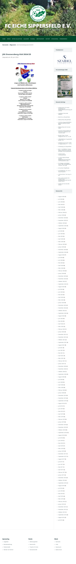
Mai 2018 (60, 443)
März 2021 (61, 358)
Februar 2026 (61, 212)
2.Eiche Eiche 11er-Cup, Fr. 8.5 (65, 175)
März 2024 (61, 268)
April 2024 (60, 265)
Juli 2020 (60, 379)
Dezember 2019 (62, 395)
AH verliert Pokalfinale (63, 168)
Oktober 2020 (61, 371)
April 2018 (60, 445)
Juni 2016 (60, 491)
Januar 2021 (61, 363)
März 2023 (61, 300)
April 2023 (60, 297)
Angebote (6, 541)
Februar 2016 (61, 501)
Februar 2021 (61, 361)
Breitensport (40, 39)
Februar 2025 (61, 244)
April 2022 (60, 324)
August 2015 (61, 517)
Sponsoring (54, 39)
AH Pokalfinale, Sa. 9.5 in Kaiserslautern (64, 171)
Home (3, 39)
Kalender (26, 39)
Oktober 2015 (61, 512)
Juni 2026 (60, 202)
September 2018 (62, 432)
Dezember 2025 (62, 217)
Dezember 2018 (62, 424)
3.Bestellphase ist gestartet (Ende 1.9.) (65, 139)
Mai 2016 (60, 493)
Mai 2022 (60, 321)
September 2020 (62, 374)
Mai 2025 (60, 236)
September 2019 (62, 400)
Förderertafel (7, 547)
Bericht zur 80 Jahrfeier (64, 117)
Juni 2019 (60, 408)
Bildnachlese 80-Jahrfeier (64, 119)
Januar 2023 (61, 302)
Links (57, 544)
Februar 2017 (61, 472)
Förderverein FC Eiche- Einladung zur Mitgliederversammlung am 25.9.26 (65, 109)
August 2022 (61, 316)
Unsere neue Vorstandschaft (62, 154)
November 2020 (62, 369)
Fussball (32, 39)
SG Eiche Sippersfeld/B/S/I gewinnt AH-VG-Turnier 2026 (64, 123)
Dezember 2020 (62, 366)
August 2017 (61, 459)
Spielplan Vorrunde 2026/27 (63, 114)
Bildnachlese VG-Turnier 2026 (64, 127)
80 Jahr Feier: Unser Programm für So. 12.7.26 (64, 136)
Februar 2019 (61, 419)
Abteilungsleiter (34, 541)
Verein (9, 39)
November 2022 (62, 308)
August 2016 (61, 485)
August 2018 (61, 435)
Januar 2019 (61, 422)
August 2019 (61, 403)
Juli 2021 (60, 347)
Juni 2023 (60, 292)
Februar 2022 (61, 329)
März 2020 (61, 387)
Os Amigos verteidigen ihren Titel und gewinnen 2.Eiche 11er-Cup (64, 164)
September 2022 (62, 313)
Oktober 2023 (61, 281)
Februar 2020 (61, 390)
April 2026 (60, 207)
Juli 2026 (60, 199)
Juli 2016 (60, 488)
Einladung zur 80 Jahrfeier (64, 146)
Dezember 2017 (62, 453)
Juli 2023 (60, 289)
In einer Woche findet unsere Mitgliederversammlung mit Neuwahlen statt (64, 159)
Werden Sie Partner (8, 549)
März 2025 (61, 241)
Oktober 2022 (61, 310)
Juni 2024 (60, 260)
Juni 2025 (60, 233)
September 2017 (62, 456)
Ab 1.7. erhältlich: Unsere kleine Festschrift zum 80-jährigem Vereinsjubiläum (64, 150)
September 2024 (62, 252)
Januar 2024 (61, 273)
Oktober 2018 (61, 430)
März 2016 (61, 499)
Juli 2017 (60, 461)
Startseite (5, 45)
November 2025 (62, 220)
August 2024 (61, 255)
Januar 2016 (61, 504)
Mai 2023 (60, 294)
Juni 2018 (60, 440)
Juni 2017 (60, 464)
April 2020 (60, 385)
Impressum (58, 547)
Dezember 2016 (62, 477)
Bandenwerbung (8, 544)
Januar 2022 (61, 331)
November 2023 (62, 278)
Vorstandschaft (33, 549)
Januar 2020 (61, 392)
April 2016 (60, 496)
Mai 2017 (60, 467)
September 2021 (62, 342)
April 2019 (60, 414)
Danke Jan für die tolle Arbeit (63, 184)
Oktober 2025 (61, 223)
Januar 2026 (61, 215)
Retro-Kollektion (17, 39)
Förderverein (63, 39)
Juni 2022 (60, 318)
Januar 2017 (61, 475)
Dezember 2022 (62, 305)
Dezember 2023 (62, 276)
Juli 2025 (60, 231)
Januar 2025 (61, 247)
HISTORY (48, 39)
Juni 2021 (60, 350)
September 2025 (62, 225)
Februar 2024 (61, 270)
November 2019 (62, 398)
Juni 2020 (60, 382)
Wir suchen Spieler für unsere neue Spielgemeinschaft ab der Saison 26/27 (64, 179)
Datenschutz (59, 549)
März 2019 (61, 416)
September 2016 (62, 483)
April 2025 (60, 239)
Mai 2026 (60, 204)
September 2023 (62, 284)
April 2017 (60, 469)
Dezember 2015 (62, 506)
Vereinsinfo (32, 544)
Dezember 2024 (62, 249)
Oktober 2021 (61, 339)
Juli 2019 (60, 406)
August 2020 (61, 377)
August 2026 (61, 196)
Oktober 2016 (61, 480)
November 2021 (62, 337)
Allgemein (13, 45)
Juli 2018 (60, 438)
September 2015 (62, 514)
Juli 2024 (60, 257)
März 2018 (61, 448)
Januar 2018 (61, 451)
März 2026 (61, 209)
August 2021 (61, 345)
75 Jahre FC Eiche (34, 547)
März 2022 (61, 326)
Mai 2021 (60, 353)
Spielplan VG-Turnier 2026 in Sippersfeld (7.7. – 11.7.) (64, 143)
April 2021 (60, 355)
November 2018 (62, 427)
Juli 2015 (60, 520)
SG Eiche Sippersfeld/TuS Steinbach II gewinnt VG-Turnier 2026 (64, 131)
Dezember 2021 (62, 334)
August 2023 (61, 286)
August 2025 (61, 228)
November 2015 (62, 509)
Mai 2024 (60, 263)
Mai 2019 (60, 411)
